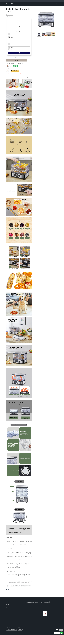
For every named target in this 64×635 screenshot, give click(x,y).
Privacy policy (23, 632)
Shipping (7, 13)
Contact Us (7, 607)
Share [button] (8, 589)
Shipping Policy (8, 606)
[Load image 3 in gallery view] (48, 34)
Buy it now (16, 60)
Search (7, 601)
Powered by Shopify (14, 632)
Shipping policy (32, 632)
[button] (20, 4)
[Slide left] (36, 34)
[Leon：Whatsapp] (14, 67)
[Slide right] (57, 34)
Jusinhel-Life (9, 632)
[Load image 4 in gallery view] (53, 34)
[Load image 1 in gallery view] (39, 34)
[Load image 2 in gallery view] (44, 34)
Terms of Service (8, 602)
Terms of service (28, 632)
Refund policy (8, 604)
